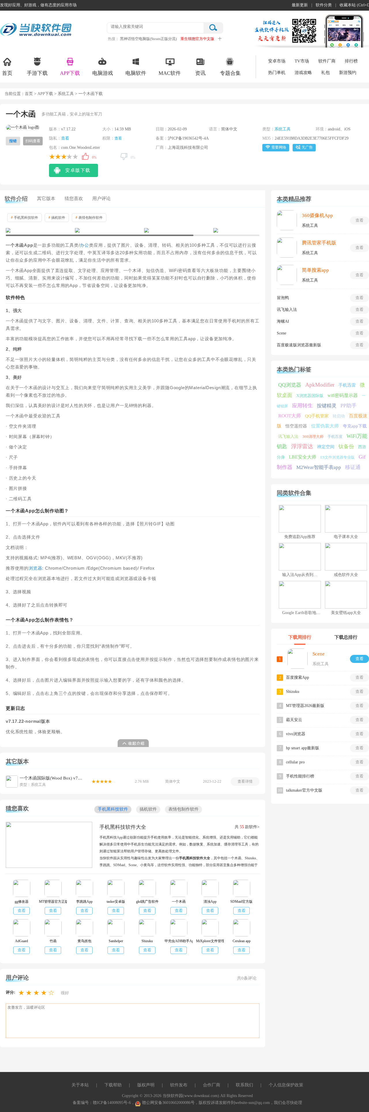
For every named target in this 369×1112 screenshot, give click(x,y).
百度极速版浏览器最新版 (299, 345)
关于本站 (80, 1085)
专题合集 (230, 73)
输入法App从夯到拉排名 (303, 575)
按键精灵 (326, 405)
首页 (7, 73)
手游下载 (37, 73)
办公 (84, 245)
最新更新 (300, 5)
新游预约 (347, 72)
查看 (65, 138)
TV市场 (302, 61)
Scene (281, 333)
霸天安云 (294, 720)
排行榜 (351, 61)
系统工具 (66, 94)
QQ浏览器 (289, 385)
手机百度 (334, 436)
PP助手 (348, 405)
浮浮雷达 (302, 446)
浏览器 (35, 568)
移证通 (353, 467)
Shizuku (292, 691)
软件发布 (178, 1085)
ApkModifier (319, 385)
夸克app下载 (355, 426)
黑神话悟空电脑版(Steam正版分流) (148, 39)
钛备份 (346, 446)
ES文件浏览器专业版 (337, 457)
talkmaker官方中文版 (304, 790)
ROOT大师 (289, 416)
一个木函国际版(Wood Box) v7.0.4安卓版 (51, 778)
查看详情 (245, 781)
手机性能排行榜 (300, 776)
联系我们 (244, 1085)
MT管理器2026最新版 (305, 706)
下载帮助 (113, 1085)
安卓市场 (276, 61)
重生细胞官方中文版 (197, 39)
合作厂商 (211, 1085)
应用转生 (302, 405)
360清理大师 (312, 436)
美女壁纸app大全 (346, 613)
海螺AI (283, 321)
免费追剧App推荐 (299, 537)
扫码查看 (32, 141)
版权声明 (146, 1085)
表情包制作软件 (89, 218)
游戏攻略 (303, 72)
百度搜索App (297, 677)
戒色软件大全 (346, 575)
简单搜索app (315, 270)
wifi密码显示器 (342, 395)
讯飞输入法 (287, 309)
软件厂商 (327, 61)
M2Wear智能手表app (318, 467)
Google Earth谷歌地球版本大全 (309, 613)
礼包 (325, 72)
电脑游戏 (102, 73)
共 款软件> (247, 827)
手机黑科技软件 (24, 218)
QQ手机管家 (317, 416)
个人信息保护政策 (286, 1085)
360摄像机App (317, 215)
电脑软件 (135, 73)
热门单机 (276, 72)
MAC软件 (170, 73)
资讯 (200, 73)
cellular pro (295, 762)
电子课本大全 (346, 537)
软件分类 (324, 5)
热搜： (113, 39)
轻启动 (339, 416)
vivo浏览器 (295, 734)
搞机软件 (56, 218)
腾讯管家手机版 (319, 243)
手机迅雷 (347, 385)
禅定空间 (325, 446)
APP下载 (70, 73)
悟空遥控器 (296, 426)
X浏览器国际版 (309, 396)
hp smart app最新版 (302, 748)
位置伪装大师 (325, 425)
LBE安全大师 (302, 457)
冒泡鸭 (283, 298)
